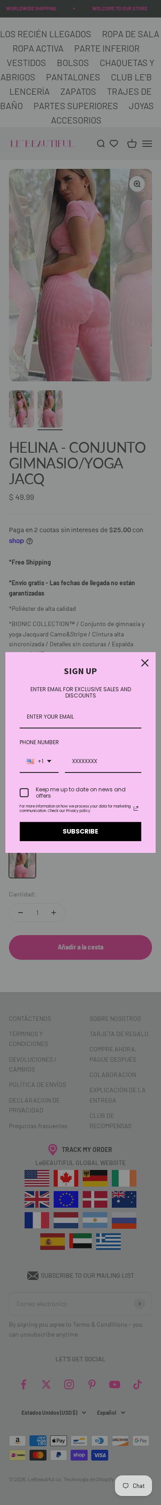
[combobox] (39, 761)
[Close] (145, 663)
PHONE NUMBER (39, 742)
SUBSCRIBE (80, 831)
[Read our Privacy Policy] (136, 808)
